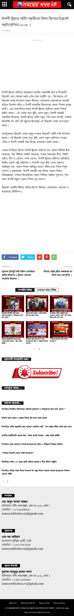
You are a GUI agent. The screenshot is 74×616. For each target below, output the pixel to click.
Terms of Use (44, 603)
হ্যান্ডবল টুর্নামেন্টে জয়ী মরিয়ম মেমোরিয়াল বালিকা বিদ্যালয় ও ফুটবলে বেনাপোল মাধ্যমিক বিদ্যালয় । (18, 275)
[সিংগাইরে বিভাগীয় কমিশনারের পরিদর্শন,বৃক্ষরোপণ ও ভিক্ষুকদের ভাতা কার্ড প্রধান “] (13, 303)
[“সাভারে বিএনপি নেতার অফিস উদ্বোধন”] (61, 329)
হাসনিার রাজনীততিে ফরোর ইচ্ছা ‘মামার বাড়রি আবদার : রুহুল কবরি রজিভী (12, 341)
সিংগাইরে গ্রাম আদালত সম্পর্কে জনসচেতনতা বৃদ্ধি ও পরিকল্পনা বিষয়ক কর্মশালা (37, 341)
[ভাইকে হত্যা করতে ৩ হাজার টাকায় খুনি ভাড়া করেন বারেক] (37, 303)
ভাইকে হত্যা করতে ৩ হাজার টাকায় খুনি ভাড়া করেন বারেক (36, 314)
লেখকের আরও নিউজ (46, 290)
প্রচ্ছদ (3, 12)
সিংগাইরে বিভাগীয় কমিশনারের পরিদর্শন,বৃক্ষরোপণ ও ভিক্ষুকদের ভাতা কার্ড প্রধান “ (12, 315)
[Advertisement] (37, 64)
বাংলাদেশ (11, 12)
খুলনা (18, 12)
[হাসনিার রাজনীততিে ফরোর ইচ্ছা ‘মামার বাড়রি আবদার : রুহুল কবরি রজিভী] (13, 329)
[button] (68, 4)
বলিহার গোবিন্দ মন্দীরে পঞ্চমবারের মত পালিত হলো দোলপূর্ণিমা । (58, 273)
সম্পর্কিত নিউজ (25, 290)
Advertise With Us (28, 603)
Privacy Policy (59, 603)
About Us (13, 603)
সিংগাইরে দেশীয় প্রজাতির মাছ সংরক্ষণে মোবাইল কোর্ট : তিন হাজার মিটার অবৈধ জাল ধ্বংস (60, 315)
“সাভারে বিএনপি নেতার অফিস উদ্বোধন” (18, 453)
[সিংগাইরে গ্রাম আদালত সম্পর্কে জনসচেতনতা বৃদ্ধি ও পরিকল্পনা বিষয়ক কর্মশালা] (37, 329)
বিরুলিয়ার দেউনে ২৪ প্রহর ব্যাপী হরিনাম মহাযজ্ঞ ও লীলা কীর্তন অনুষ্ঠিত (29, 461)
